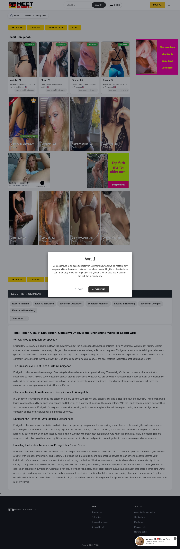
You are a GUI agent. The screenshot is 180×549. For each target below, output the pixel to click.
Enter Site (99, 289)
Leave (79, 289)
